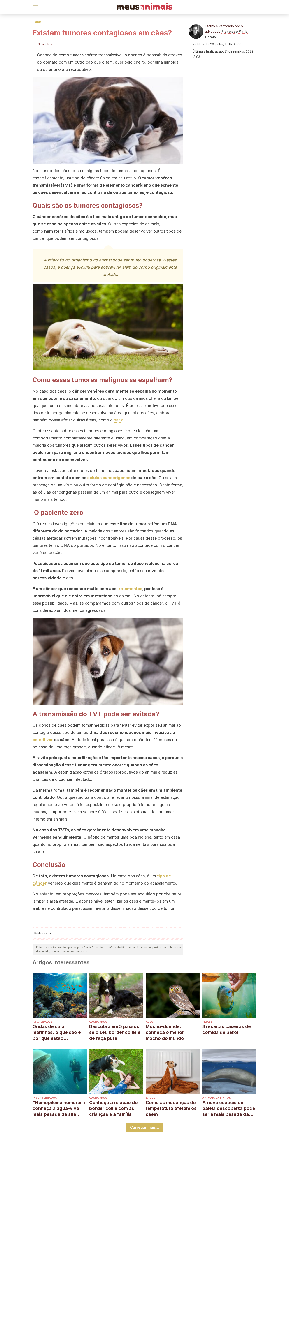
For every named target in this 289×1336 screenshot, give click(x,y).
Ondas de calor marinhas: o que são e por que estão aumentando (57, 1032)
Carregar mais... (144, 1127)
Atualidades (42, 1021)
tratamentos (129, 588)
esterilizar (43, 739)
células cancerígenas (108, 477)
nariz (118, 420)
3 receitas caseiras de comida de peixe (226, 1029)
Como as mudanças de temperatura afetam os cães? (171, 1108)
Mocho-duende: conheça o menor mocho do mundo (165, 1032)
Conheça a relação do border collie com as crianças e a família (113, 1108)
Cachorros (98, 1021)
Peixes (207, 1021)
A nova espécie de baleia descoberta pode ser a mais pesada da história (228, 1108)
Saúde (37, 22)
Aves (149, 1021)
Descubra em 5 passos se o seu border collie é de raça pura (114, 1032)
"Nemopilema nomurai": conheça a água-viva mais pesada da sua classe (59, 1108)
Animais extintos (216, 1097)
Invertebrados (45, 1097)
